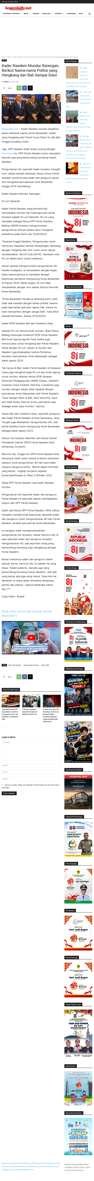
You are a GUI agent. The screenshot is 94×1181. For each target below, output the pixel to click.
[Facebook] (24, 88)
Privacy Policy (79, 1167)
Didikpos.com (36, 1166)
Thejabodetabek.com (25, 1169)
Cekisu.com (7, 1166)
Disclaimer (69, 1167)
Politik (9, 57)
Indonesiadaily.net (23, 1163)
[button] (89, 14)
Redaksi (67, 1164)
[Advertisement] (47, 35)
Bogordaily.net (10, 128)
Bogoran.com (53, 1163)
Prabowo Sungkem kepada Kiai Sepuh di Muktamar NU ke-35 (29, 711)
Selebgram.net (39, 1163)
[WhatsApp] (19, 88)
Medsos (80, 1170)
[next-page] (7, 726)
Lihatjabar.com (8, 1169)
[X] (30, 88)
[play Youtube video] (31, 637)
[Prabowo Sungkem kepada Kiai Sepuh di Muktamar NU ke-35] (31, 701)
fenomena (7, 153)
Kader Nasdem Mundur (31, 665)
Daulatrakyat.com (20, 1166)
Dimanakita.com (50, 1166)
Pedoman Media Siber (79, 1164)
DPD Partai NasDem (14, 665)
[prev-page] (3, 726)
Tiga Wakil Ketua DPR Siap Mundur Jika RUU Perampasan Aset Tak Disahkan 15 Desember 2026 (10, 714)
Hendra (6, 82)
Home (4, 57)
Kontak (73, 1170)
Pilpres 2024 (45, 665)
